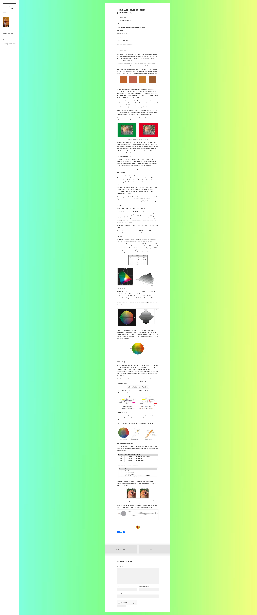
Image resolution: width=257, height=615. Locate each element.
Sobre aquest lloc (8, 33)
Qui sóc (5, 32)
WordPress (9, 44)
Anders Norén (8, 46)
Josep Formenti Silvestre (9, 6)
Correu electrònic (144, 586)
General (132, 537)
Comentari (120, 566)
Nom (118, 586)
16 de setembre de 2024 (122, 537)
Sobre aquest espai (7, 39)
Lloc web (119, 593)
